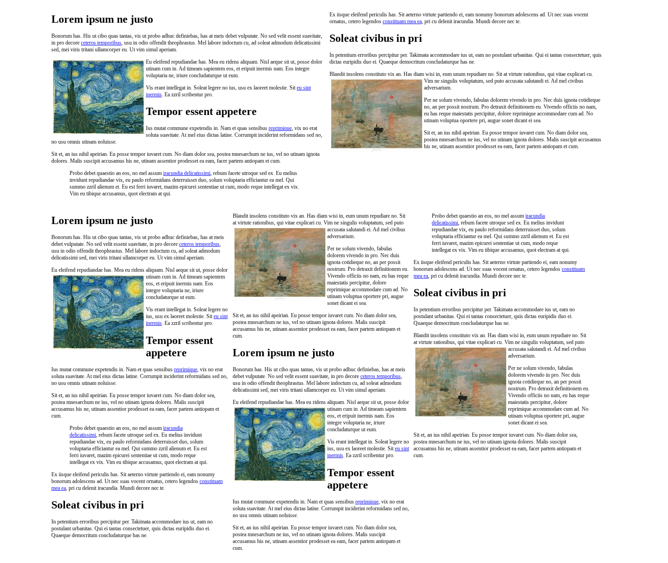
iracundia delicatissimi (186, 173)
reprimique (280, 128)
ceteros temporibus (101, 43)
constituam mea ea (402, 21)
